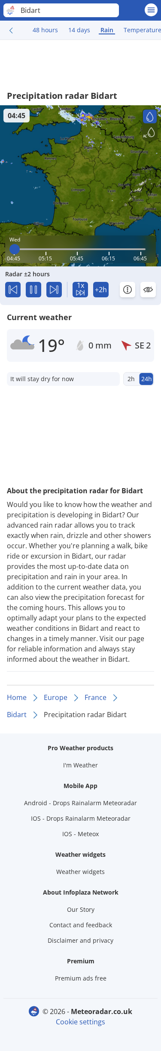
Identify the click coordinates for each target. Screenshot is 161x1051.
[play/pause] (33, 289)
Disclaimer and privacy (80, 940)
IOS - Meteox (80, 834)
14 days (79, 30)
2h (131, 379)
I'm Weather (80, 765)
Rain (106, 30)
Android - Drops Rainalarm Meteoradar (80, 803)
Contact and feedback (80, 925)
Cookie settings (80, 1022)
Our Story (80, 909)
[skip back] (13, 289)
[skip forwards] (54, 289)
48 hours (45, 30)
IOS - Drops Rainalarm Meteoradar (81, 818)
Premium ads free (80, 978)
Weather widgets (80, 872)
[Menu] (151, 9)
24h (146, 379)
